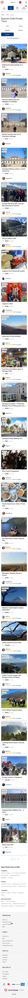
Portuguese (20, 892)
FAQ (3, 938)
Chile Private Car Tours (19, 903)
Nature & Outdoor (6, 873)
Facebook (5, 957)
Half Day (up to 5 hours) (19, 884)
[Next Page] (18, 859)
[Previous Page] (10, 859)
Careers (4, 976)
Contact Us (5, 936)
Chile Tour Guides (10, 901)
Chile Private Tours (6, 903)
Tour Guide (5, 971)
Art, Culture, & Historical (18, 873)
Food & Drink (4, 875)
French (14, 892)
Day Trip (10, 877)
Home (2, 14)
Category (7, 30)
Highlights (4, 877)
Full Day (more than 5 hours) (9, 886)
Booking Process (6, 922)
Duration (20, 30)
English (9, 892)
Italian (2, 895)
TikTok (4, 962)
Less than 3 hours (6, 884)
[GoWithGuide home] (2, 2)
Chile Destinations (20, 906)
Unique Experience (15, 875)
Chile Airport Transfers (7, 906)
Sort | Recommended (13, 38)
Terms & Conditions (7, 941)
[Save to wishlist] (25, 45)
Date (7, 26)
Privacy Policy (6, 943)
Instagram (5, 955)
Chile (7, 14)
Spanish (7, 34)
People (20, 26)
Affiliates (4, 978)
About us (4, 919)
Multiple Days (22, 886)
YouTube (4, 959)
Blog (3, 926)
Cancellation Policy (7, 945)
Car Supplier (5, 974)
